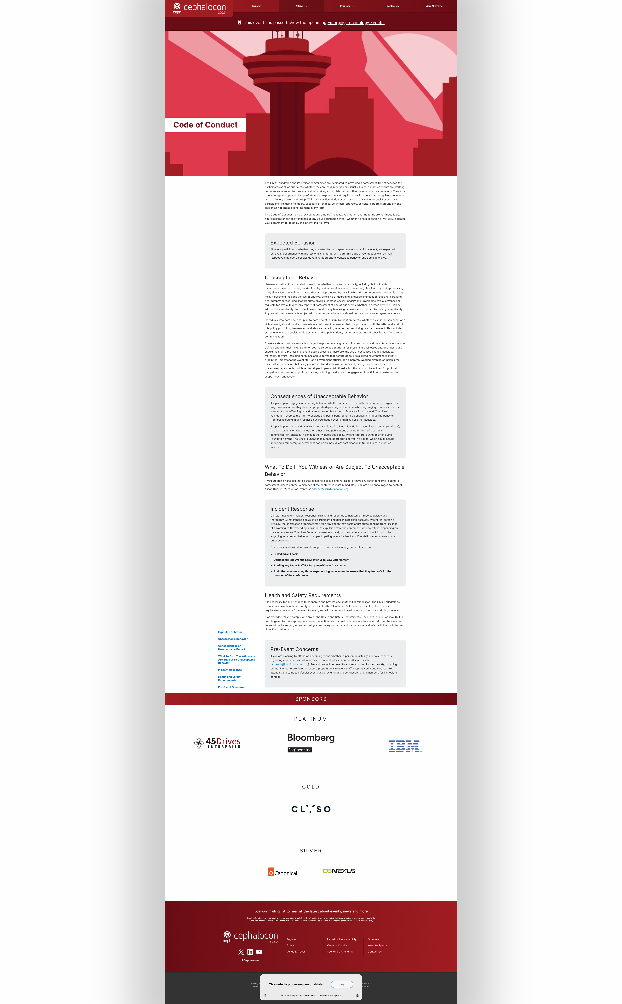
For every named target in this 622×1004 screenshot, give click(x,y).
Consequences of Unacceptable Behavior (233, 647)
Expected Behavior (230, 632)
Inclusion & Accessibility (342, 948)
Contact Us (392, 6)
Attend (299, 6)
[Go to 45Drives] (216, 752)
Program (345, 6)
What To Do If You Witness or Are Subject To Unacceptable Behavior (236, 660)
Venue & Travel (296, 960)
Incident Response (230, 669)
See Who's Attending (340, 960)
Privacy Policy (367, 930)
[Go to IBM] (405, 752)
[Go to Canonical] (282, 880)
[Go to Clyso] (311, 818)
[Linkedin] (250, 961)
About (290, 954)
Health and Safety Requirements (229, 678)
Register (256, 6)
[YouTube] (259, 961)
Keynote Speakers (379, 954)
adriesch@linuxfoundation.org (330, 489)
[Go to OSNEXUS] (339, 880)
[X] (241, 961)
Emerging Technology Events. (356, 22)
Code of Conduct (338, 954)
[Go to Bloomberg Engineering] (311, 752)
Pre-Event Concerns (231, 687)
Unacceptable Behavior (233, 638)
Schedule (373, 948)
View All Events (434, 6)
